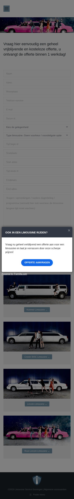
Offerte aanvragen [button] (37, 262)
